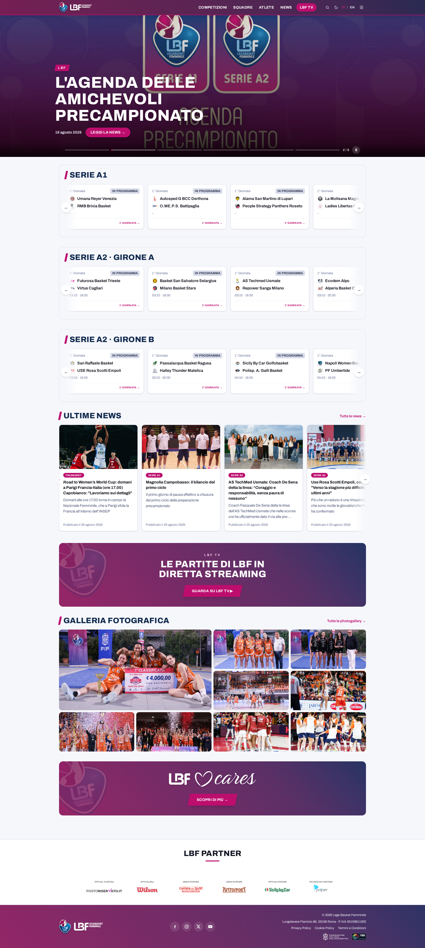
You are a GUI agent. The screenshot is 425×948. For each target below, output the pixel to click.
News (286, 7)
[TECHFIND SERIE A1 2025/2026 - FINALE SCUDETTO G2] (251, 732)
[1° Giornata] (104, 206)
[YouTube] (210, 927)
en (352, 7)
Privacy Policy (301, 928)
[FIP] (335, 936)
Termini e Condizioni (352, 928)
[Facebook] (175, 927)
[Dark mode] (336, 7)
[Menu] (361, 7)
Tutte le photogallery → (346, 621)
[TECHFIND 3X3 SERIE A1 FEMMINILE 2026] (135, 670)
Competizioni (212, 7)
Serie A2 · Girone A (112, 257)
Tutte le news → (353, 416)
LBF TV (306, 7)
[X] (198, 927)
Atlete (266, 7)
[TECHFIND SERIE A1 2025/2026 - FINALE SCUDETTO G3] (251, 690)
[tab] (87, 150)
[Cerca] (327, 7)
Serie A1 (88, 175)
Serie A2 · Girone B (112, 339)
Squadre (243, 7)
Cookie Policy (324, 928)
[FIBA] (359, 936)
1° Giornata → (129, 223)
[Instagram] (187, 927)
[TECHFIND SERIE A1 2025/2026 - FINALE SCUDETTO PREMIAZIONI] (96, 732)
